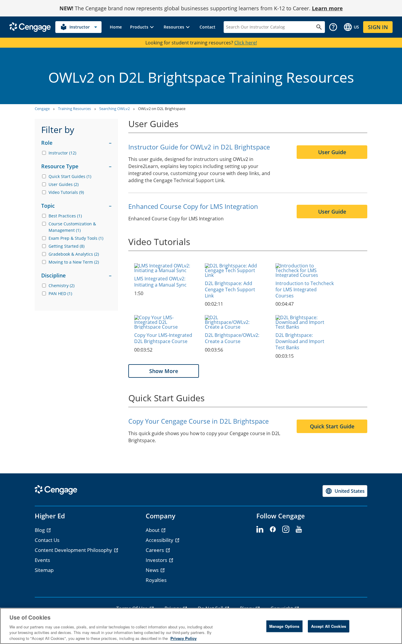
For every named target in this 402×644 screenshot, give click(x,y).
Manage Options (284, 626)
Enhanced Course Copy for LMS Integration (193, 206)
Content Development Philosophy (74, 550)
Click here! (245, 42)
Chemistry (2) (61, 285)
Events (42, 560)
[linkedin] (259, 529)
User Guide (332, 152)
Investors (157, 560)
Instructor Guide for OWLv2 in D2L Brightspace (199, 146)
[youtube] (298, 529)
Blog (40, 530)
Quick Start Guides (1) (70, 176)
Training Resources (74, 108)
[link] (115, 27)
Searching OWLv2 (114, 108)
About (153, 530)
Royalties (156, 580)
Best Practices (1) (65, 216)
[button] (143, 27)
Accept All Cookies (328, 626)
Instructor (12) (62, 153)
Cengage (42, 108)
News (153, 570)
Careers (155, 550)
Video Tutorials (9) (66, 192)
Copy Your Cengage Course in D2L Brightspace (198, 421)
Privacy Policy (183, 638)
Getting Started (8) (66, 246)
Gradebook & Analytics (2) (74, 254)
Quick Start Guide (332, 426)
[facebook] (272, 529)
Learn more (327, 8)
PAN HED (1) (60, 293)
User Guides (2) (64, 184)
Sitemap (44, 570)
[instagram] (285, 529)
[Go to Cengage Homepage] (30, 26)
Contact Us (47, 540)
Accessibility (160, 540)
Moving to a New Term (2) (74, 262)
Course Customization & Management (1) (72, 227)
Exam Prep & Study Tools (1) (76, 238)
